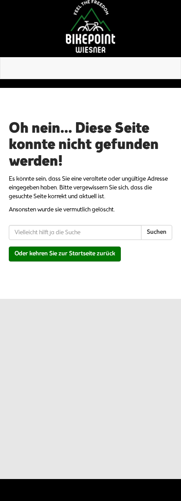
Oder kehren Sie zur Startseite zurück (64, 254)
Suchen (157, 232)
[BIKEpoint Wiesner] (90, 26)
